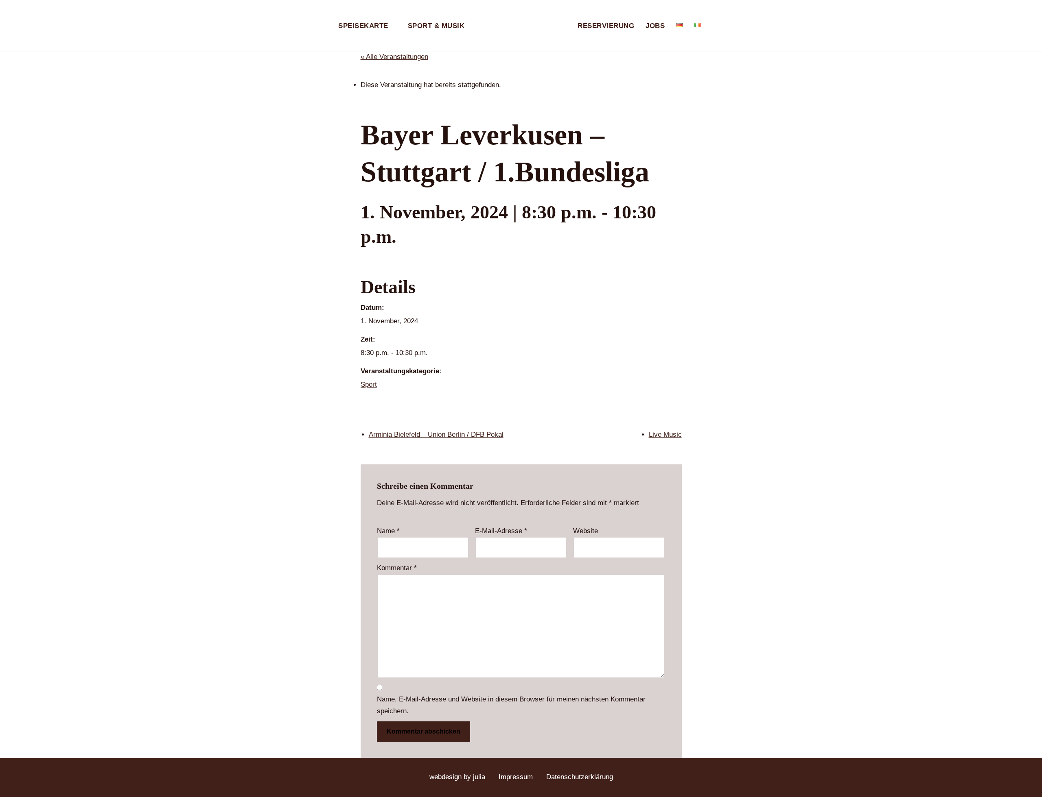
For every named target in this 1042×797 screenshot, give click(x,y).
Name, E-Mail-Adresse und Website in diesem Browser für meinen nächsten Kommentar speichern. (511, 705)
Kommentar (397, 568)
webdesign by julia (457, 777)
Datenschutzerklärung (579, 777)
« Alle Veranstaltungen (394, 57)
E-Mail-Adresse (501, 531)
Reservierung (606, 26)
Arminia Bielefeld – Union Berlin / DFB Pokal (436, 434)
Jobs (655, 26)
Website (585, 531)
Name (388, 531)
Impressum (516, 777)
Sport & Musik (436, 26)
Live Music (665, 434)
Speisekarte (363, 26)
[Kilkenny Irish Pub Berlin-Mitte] (521, 25)
